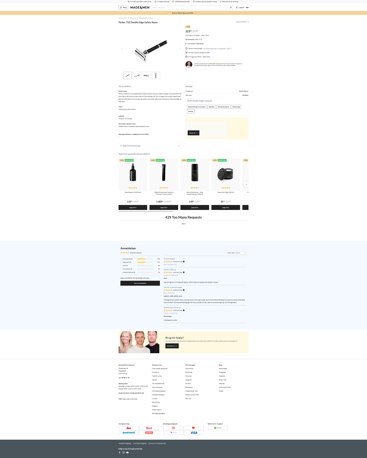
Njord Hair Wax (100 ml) (226, 192)
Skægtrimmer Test (191, 391)
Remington (189, 387)
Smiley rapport (157, 410)
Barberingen (223, 368)
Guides (221, 391)
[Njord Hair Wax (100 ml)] (225, 172)
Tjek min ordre (157, 376)
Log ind (154, 380)
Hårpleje (222, 383)
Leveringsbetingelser (159, 391)
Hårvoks (188, 398)
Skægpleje (222, 372)
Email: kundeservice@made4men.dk (131, 393)
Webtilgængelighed (158, 413)
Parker (190, 111)
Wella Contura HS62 (192, 395)
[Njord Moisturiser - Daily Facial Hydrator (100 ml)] (194, 172)
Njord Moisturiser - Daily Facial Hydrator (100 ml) (195, 193)
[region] (150, 52)
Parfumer (188, 376)
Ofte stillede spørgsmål (159, 368)
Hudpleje (222, 376)
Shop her (192, 133)
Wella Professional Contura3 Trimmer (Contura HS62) (163, 193)
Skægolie (188, 380)
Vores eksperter (157, 387)
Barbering (236, 107)
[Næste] (180, 49)
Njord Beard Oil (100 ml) (133, 192)
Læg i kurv (132, 207)
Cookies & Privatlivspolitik (157, 443)
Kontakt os (171, 346)
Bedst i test (222, 380)
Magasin (155, 406)
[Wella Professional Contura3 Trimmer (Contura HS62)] (163, 172)
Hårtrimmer (189, 368)
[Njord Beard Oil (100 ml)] (132, 172)
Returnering (156, 402)
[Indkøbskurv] (247, 7)
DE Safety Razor (223, 107)
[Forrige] (122, 49)
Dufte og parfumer (225, 387)
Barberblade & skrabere (197, 107)
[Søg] (230, 7)
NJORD (188, 383)
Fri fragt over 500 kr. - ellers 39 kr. (197, 35)
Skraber (212, 107)
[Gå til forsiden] (139, 7)
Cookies (154, 398)
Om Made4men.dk (158, 383)
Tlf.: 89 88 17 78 (124, 378)
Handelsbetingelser (158, 395)
